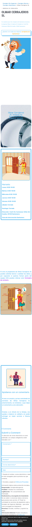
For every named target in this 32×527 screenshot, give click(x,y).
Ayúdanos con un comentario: (16, 392)
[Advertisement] (16, 86)
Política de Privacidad (22, 482)
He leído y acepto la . (16, 482)
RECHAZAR (13, 524)
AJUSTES (20, 521)
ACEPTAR (5, 524)
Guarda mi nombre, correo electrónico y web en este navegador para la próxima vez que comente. (16, 476)
